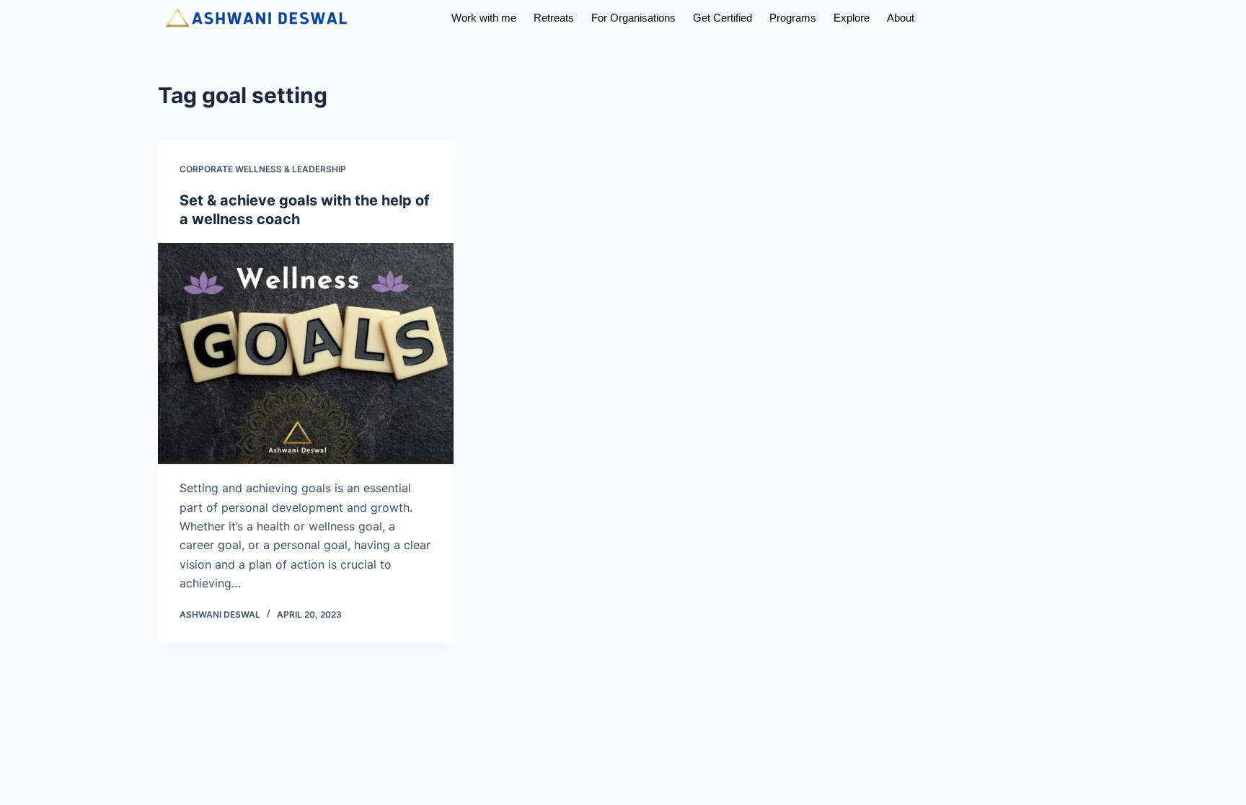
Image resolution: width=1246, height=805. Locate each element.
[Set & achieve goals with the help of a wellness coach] (306, 354)
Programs (792, 18)
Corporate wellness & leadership (263, 169)
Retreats (554, 18)
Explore (852, 18)
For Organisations (633, 18)
